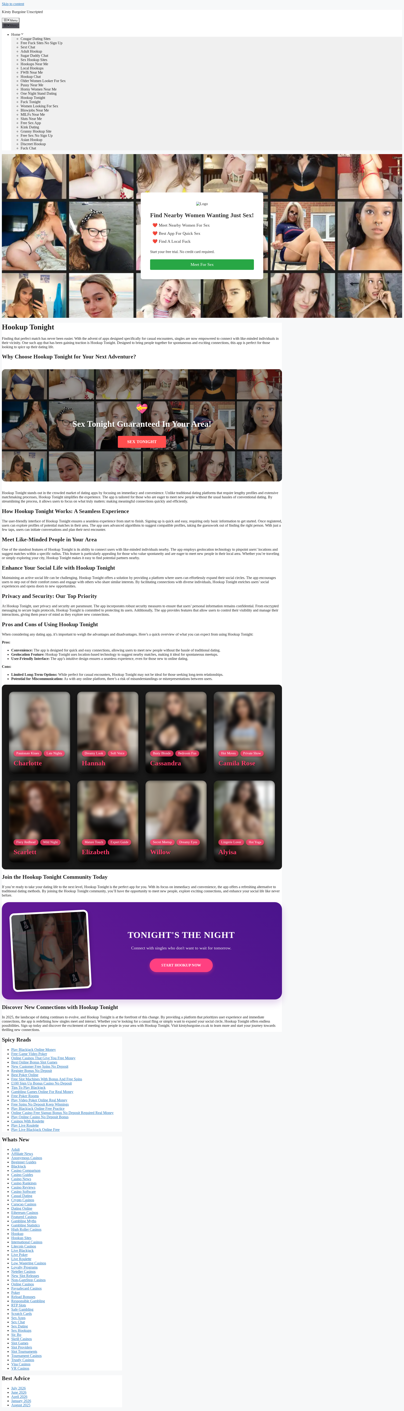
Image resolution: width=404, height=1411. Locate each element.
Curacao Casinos (23, 1204)
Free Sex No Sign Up (37, 135)
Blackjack (18, 1166)
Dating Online (21, 1208)
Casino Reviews (23, 1187)
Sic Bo (16, 1335)
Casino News (21, 1179)
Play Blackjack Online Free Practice (38, 1109)
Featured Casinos (24, 1217)
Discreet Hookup (33, 144)
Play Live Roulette (25, 1125)
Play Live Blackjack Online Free (35, 1130)
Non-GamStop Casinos (28, 1280)
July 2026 (18, 1388)
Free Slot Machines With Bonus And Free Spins (46, 1079)
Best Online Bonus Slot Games (34, 1062)
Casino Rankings (23, 1183)
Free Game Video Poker (29, 1054)
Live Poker (19, 1255)
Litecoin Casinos (23, 1246)
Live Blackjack (22, 1250)
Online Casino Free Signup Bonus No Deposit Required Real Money (62, 1113)
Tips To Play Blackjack (28, 1087)
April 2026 (19, 1397)
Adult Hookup (31, 51)
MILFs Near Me (33, 114)
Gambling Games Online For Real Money (42, 1092)
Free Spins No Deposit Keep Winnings (40, 1104)
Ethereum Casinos (24, 1213)
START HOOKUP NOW (181, 965)
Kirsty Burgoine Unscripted (22, 12)
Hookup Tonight (33, 98)
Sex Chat (18, 1322)
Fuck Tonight (30, 102)
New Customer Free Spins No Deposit (39, 1066)
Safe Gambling (22, 1309)
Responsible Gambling (28, 1301)
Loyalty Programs (24, 1267)
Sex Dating (19, 1326)
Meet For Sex (202, 264)
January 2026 (21, 1401)
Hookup (17, 1234)
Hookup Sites (21, 1238)
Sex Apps (18, 1318)
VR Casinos (20, 1368)
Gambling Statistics (25, 1225)
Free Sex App (31, 123)
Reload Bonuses (23, 1297)
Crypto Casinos (22, 1200)
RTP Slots (18, 1305)
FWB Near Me (32, 72)
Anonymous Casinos (26, 1158)
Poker (15, 1293)
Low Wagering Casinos (28, 1263)
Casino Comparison (25, 1170)
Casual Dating (21, 1196)
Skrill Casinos (21, 1339)
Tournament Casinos (26, 1356)
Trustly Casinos (22, 1360)
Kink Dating (30, 127)
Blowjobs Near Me (35, 110)
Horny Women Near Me (39, 89)
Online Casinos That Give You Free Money (43, 1058)
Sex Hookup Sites (34, 60)
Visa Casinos (20, 1364)
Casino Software (23, 1192)
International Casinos (26, 1242)
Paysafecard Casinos (26, 1288)
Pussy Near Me (32, 85)
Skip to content (13, 4)
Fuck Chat (28, 148)
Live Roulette (21, 1259)
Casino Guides (22, 1175)
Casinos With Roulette (27, 1121)
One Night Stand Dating (39, 93)
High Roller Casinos (26, 1229)
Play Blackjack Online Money (33, 1050)
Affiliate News (22, 1154)
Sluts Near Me (31, 119)
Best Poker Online (24, 1075)
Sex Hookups (21, 1330)
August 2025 (20, 1405)
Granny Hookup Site (36, 131)
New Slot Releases (25, 1276)
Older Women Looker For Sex (43, 81)
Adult (15, 1149)
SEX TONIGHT (142, 441)
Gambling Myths (23, 1221)
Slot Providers (21, 1347)
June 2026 (18, 1392)
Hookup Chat (31, 77)
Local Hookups (32, 68)
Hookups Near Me (34, 64)
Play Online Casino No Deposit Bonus (40, 1117)
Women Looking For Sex (39, 106)
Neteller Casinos (23, 1272)
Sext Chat (28, 47)
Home (15, 34)
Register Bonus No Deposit (31, 1071)
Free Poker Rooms (25, 1096)
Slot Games (19, 1343)
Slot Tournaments (24, 1351)
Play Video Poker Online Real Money (39, 1100)
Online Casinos (22, 1284)
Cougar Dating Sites (35, 39)
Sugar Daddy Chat (34, 56)
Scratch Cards (21, 1314)
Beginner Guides (23, 1162)
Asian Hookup (31, 140)
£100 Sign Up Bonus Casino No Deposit (41, 1083)
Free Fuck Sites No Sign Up (41, 43)
